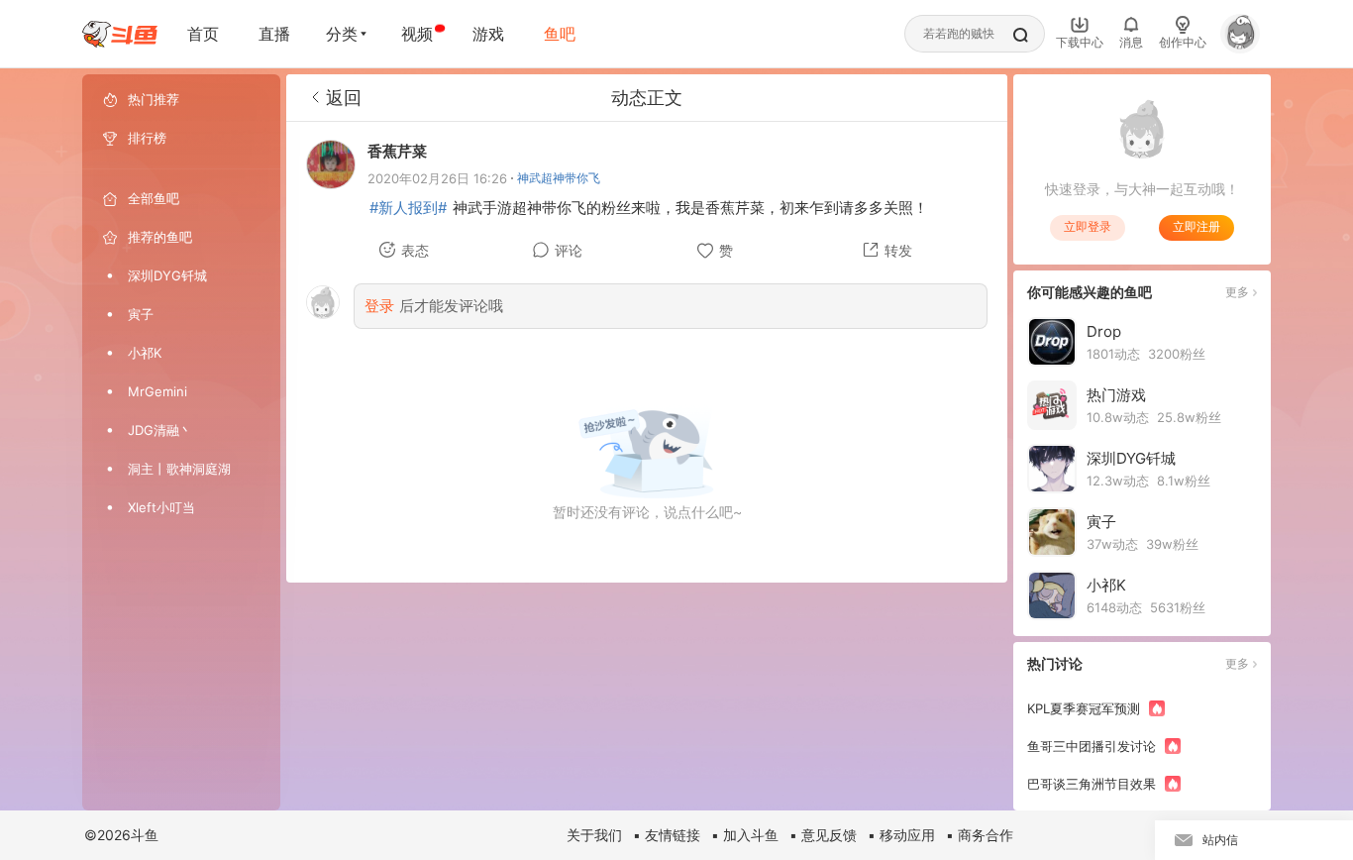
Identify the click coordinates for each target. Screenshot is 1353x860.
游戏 (488, 34)
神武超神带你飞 (558, 177)
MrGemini (157, 391)
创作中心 (1182, 42)
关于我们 (594, 834)
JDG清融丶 (160, 430)
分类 (342, 34)
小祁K (144, 353)
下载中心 (1079, 42)
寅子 (141, 314)
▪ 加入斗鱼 (745, 834)
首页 (203, 34)
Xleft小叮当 (161, 507)
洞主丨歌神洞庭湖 (179, 469)
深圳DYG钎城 (167, 275)
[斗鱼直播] (119, 34)
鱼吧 (559, 34)
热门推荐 (153, 99)
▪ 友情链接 (666, 834)
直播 (274, 34)
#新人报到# (408, 207)
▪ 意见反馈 (823, 834)
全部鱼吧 (153, 198)
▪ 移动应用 (901, 834)
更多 (1237, 291)
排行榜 (147, 138)
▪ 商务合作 (979, 834)
